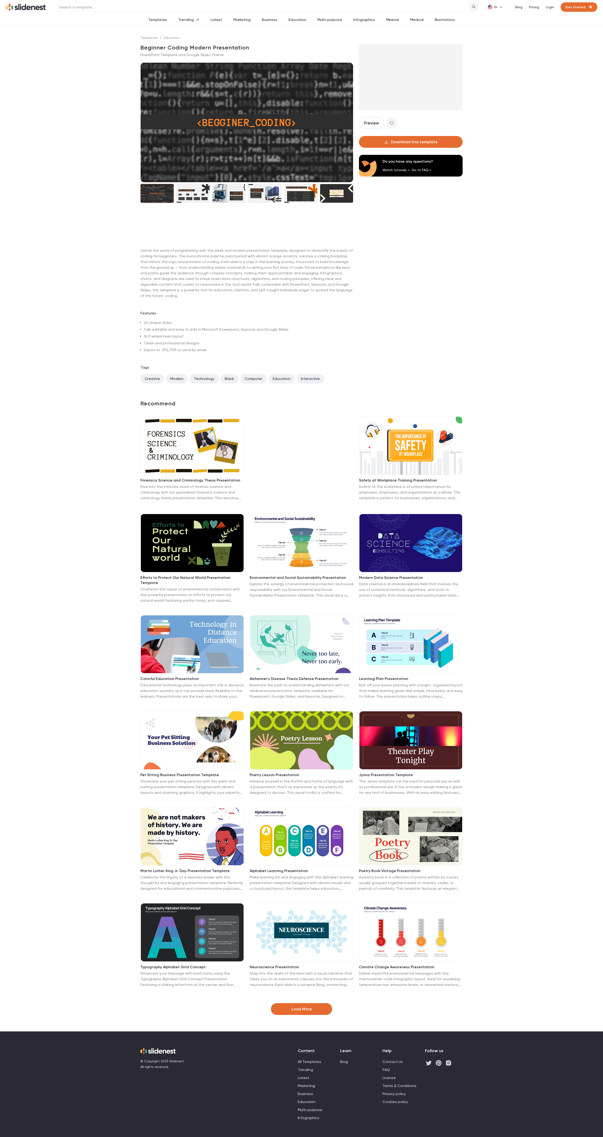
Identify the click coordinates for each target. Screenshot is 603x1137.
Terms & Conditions (399, 1085)
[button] (147, 122)
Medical (417, 19)
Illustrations (445, 19)
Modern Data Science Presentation (391, 577)
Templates (157, 19)
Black (229, 378)
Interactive (310, 378)
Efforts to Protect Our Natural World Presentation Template (185, 580)
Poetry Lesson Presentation (274, 775)
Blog (518, 7)
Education (297, 19)
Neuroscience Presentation (274, 967)
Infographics (364, 19)
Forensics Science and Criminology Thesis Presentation (190, 480)
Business (269, 19)
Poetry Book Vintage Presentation (389, 871)
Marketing (242, 19)
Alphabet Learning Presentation (279, 871)
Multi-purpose (330, 19)
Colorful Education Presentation (169, 678)
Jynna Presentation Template (386, 775)
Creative (152, 378)
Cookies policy (395, 1102)
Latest (216, 19)
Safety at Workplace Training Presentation (398, 480)
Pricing (534, 7)
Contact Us (393, 1061)
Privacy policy (394, 1094)
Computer (253, 378)
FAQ (386, 1069)
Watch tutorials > (396, 170)
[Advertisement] (246, 248)
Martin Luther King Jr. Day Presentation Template (185, 871)
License (389, 1077)
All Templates (309, 1061)
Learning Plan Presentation (383, 678)
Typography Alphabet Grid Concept (173, 967)
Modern (176, 378)
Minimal (392, 19)
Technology (204, 378)
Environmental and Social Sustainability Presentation (298, 577)
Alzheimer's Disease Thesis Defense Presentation (294, 678)
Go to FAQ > (421, 170)
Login (550, 7)
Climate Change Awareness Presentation (396, 967)
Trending (186, 19)
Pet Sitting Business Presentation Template (179, 775)
